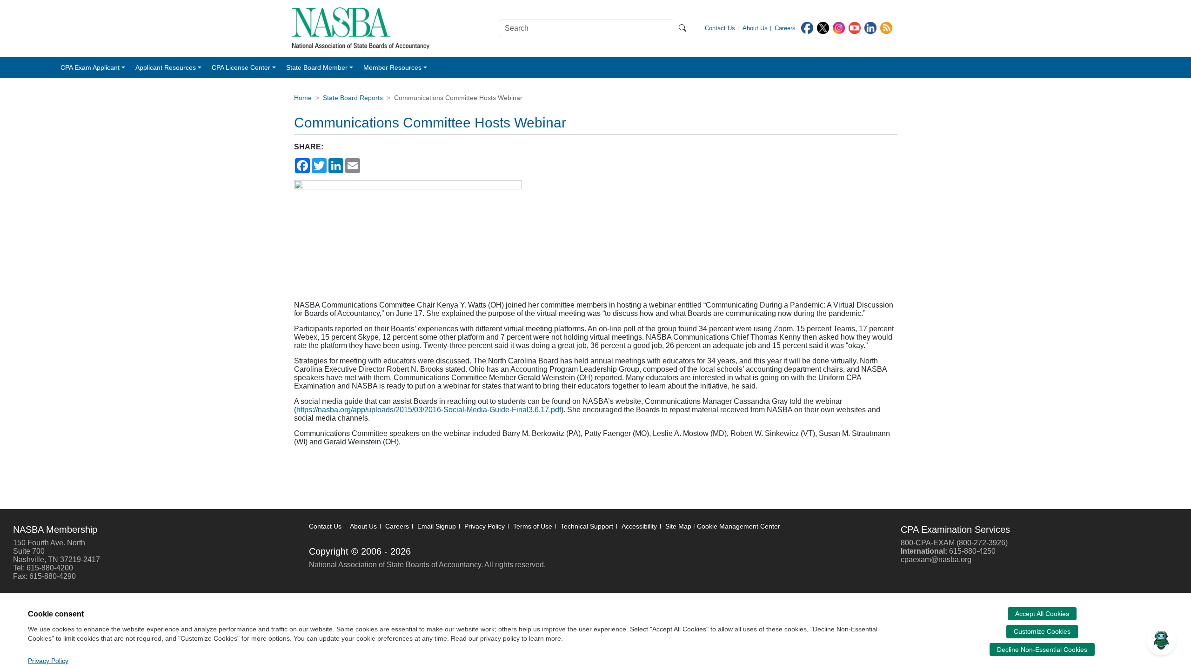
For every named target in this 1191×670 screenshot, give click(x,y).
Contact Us (325, 526)
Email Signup (436, 526)
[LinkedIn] (870, 27)
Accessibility (639, 526)
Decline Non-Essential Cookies (1042, 649)
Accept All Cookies (1042, 613)
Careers (397, 526)
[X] (823, 27)
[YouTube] (855, 27)
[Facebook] (807, 27)
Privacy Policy (484, 526)
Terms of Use (532, 526)
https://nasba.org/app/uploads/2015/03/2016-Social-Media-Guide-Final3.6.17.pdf (428, 410)
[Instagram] (839, 27)
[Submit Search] (682, 28)
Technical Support (587, 526)
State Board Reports (353, 97)
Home (303, 97)
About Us (363, 526)
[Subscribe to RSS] (886, 27)
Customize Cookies (1042, 631)
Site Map (678, 526)
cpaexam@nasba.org (936, 559)
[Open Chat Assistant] (1161, 640)
